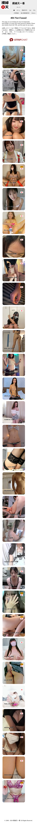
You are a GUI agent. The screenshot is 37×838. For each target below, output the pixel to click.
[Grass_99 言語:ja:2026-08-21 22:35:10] (13, 91)
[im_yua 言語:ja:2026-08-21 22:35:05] (13, 233)
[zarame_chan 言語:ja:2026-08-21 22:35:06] (13, 754)
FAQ (34, 10)
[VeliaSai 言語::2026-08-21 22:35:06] (13, 541)
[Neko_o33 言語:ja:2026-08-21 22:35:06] (13, 707)
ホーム (18, 10)
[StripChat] (18, 42)
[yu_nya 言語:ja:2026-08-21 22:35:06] (13, 138)
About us (33, 13)
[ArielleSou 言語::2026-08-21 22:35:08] (13, 423)
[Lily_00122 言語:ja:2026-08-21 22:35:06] (13, 802)
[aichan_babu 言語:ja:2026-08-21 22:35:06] (13, 186)
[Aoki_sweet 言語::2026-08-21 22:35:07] (13, 470)
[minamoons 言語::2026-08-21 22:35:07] (13, 494)
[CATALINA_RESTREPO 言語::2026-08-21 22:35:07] (13, 446)
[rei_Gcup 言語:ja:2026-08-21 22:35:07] (13, 660)
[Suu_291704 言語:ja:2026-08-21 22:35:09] (13, 612)
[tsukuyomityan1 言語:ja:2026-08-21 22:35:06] (13, 778)
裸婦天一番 (18, 3)
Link (30, 10)
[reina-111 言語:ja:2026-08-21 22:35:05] (13, 210)
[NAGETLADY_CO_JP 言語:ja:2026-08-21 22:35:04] (13, 304)
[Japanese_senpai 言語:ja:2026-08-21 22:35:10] (13, 565)
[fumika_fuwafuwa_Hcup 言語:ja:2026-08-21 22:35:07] (13, 636)
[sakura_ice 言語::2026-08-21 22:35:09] (13, 399)
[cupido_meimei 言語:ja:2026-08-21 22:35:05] (13, 281)
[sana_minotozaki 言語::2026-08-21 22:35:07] (13, 517)
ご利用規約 (16, 13)
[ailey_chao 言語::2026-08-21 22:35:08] (13, 115)
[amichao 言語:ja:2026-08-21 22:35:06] (13, 731)
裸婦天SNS (24, 10)
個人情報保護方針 (25, 13)
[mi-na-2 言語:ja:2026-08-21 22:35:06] (13, 162)
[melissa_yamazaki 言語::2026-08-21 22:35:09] (13, 375)
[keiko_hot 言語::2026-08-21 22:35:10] (13, 352)
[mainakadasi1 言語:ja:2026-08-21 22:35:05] (13, 257)
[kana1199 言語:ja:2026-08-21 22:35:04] (13, 328)
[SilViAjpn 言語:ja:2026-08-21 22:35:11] (13, 67)
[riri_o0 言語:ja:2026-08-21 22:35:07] (13, 683)
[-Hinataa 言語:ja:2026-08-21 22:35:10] (13, 588)
